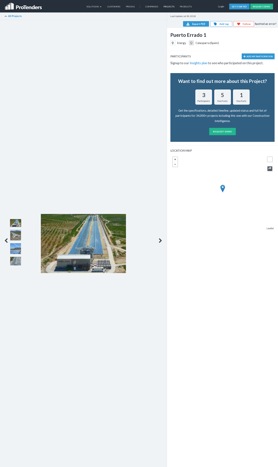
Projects (169, 6)
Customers (113, 6)
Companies (151, 6)
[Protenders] (24, 4)
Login (221, 6)
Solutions (92, 6)
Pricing (130, 6)
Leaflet (270, 228)
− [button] (175, 164)
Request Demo (261, 6)
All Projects (15, 16)
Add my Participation (259, 56)
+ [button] (175, 159)
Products (186, 6)
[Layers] (269, 159)
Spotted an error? (265, 23)
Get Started (239, 6)
